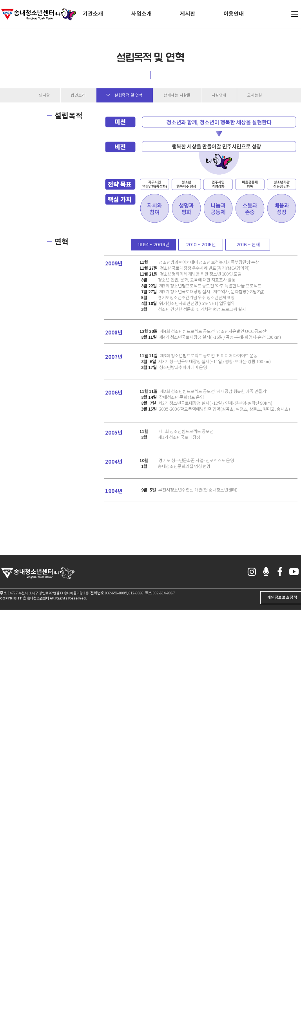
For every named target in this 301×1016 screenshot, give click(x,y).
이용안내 (233, 14)
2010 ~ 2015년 (201, 244)
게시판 (187, 14)
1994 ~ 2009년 (153, 244)
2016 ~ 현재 (247, 244)
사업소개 (141, 14)
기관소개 (93, 14)
